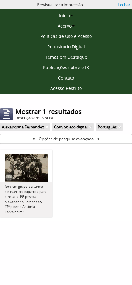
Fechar (124, 4)
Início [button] (64, 15)
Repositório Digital (66, 47)
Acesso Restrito (66, 88)
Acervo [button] (65, 26)
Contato (66, 78)
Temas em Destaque (66, 57)
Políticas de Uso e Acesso (66, 36)
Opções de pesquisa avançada (66, 139)
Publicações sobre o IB (66, 67)
